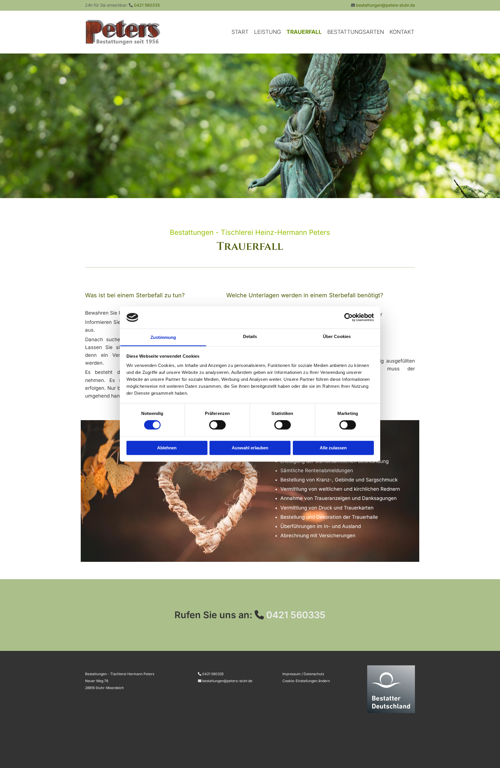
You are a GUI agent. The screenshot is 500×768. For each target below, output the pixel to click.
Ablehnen (167, 447)
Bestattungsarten (355, 32)
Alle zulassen (333, 447)
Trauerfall (304, 32)
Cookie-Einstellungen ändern (306, 681)
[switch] (217, 425)
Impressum (291, 674)
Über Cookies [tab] (337, 336)
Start (240, 32)
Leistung (267, 32)
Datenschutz (314, 674)
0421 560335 (147, 5)
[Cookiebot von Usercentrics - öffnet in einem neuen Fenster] (348, 317)
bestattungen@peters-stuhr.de (385, 5)
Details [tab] (250, 336)
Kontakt (401, 32)
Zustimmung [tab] (163, 337)
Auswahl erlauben (250, 447)
